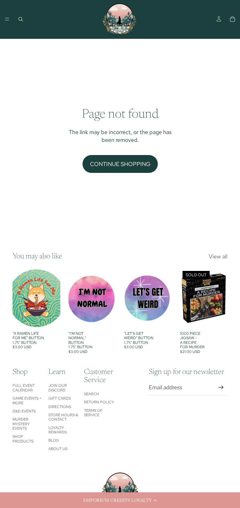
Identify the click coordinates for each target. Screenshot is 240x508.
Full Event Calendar (23, 387)
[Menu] (7, 19)
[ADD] (50, 318)
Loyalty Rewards (57, 430)
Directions (59, 406)
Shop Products (22, 438)
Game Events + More (27, 400)
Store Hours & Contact (63, 417)
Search (91, 394)
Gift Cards (59, 398)
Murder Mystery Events (21, 424)
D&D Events (24, 411)
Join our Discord (57, 387)
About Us (58, 448)
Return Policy (99, 402)
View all (218, 256)
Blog (53, 440)
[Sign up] (221, 387)
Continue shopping (120, 164)
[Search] (21, 19)
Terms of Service (93, 412)
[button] (120, 500)
